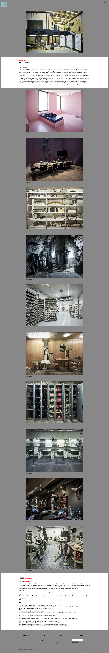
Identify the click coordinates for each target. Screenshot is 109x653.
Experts (27, 2)
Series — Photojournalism (41, 640)
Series (14, 2)
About (18, 2)
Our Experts (56, 643)
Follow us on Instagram (58, 646)
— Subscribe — (34, 2)
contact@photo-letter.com (76, 637)
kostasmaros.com (27, 580)
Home (10, 2)
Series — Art (39, 637)
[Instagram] (104, 2)
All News (56, 642)
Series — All (39, 642)
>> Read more (21, 640)
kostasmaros (28, 581)
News (22, 2)
